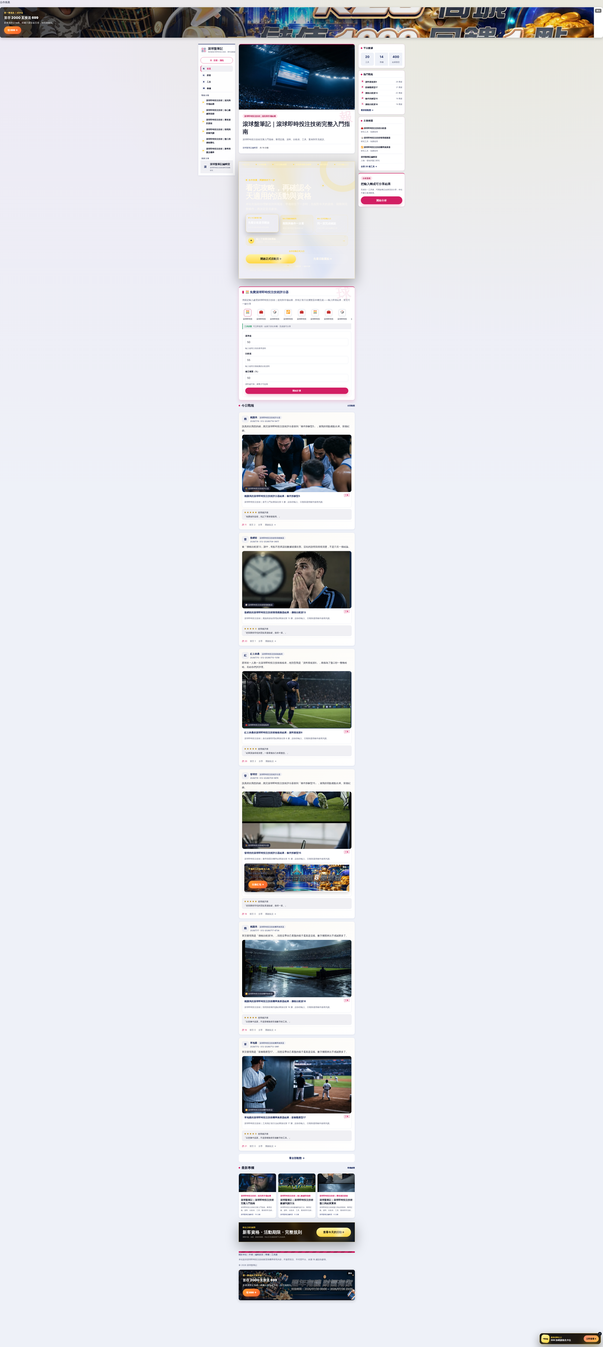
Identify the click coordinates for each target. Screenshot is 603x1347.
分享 (260, 525)
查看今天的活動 (333, 1232)
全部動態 (351, 405)
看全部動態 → (297, 1158)
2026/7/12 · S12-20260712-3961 (264, 1046)
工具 (207, 82)
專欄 (207, 88)
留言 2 (252, 525)
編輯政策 (259, 1254)
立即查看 (591, 1338)
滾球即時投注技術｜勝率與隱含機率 (216, 150)
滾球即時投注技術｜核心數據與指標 (216, 112)
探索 (207, 75)
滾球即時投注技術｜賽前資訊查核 (216, 121)
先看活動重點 (322, 258)
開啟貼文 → (270, 525)
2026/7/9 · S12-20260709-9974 (264, 778)
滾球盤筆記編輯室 (250, 147)
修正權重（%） (252, 371)
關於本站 (243, 1254)
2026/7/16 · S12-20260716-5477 (264, 421)
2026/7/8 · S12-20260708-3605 (264, 541)
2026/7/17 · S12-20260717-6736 (264, 930)
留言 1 (253, 641)
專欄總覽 (351, 1168)
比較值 (248, 353)
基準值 (248, 335)
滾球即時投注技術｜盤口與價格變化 (216, 141)
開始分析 (381, 200)
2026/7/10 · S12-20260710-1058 (264, 658)
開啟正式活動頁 (271, 258)
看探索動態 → (367, 110)
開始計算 (297, 390)
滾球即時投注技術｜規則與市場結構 (216, 102)
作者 (251, 1254)
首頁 (207, 68)
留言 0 (253, 913)
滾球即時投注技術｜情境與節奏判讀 (216, 131)
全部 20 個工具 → (369, 166)
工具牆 (274, 1254)
